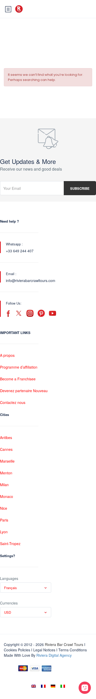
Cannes (6, 449)
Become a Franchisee (18, 378)
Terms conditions (72, 649)
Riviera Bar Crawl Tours (64, 644)
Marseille (7, 461)
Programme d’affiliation (18, 367)
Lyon (4, 531)
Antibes (6, 437)
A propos (7, 355)
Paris (4, 520)
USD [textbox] (7, 612)
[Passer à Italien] (63, 686)
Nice (3, 508)
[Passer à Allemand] (53, 686)
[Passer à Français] (43, 686)
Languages (9, 578)
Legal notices (44, 649)
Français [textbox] (10, 587)
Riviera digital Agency (54, 655)
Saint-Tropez (10, 543)
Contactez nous (12, 402)
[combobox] (25, 587)
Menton (6, 472)
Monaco (6, 496)
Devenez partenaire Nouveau (24, 390)
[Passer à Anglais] (33, 686)
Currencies (9, 603)
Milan (4, 484)
